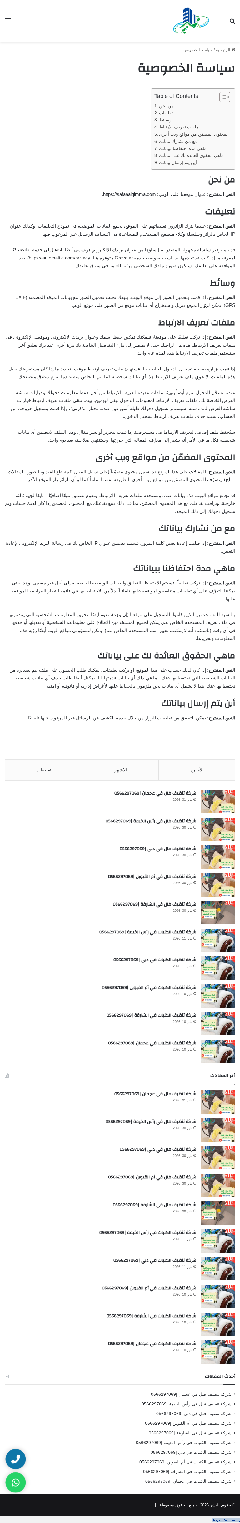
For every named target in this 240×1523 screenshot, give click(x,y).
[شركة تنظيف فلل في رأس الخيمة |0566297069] (218, 829)
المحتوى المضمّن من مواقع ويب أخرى (194, 134)
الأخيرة (197, 769)
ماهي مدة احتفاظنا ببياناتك (183, 148)
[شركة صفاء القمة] (191, 20)
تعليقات (166, 113)
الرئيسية (224, 49)
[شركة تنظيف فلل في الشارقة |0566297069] (218, 912)
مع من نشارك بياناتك (178, 141)
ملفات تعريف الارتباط (179, 127)
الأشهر (120, 769)
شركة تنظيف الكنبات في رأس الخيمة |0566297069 (147, 932)
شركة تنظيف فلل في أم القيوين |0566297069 (152, 877)
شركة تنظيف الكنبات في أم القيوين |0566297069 (149, 988)
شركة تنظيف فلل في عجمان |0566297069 (155, 793)
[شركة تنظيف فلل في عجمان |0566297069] (218, 801)
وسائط (165, 120)
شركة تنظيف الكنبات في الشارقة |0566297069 (151, 1015)
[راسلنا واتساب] (15, 1482)
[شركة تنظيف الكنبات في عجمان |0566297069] (218, 1051)
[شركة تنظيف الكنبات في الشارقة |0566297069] (218, 1023)
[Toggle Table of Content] (222, 97)
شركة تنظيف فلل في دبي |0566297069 (158, 849)
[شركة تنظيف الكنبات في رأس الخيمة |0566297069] (218, 940)
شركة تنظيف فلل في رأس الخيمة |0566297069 (151, 821)
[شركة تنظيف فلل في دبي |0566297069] (218, 857)
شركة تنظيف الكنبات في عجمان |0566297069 (152, 1043)
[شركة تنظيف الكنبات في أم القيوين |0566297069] (218, 996)
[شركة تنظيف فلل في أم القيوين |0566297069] (218, 885)
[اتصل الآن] (15, 1459)
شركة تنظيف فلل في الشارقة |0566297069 (154, 904)
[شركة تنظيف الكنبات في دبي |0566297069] (218, 968)
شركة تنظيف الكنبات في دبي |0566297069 (154, 960)
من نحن (166, 106)
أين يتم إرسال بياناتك (178, 162)
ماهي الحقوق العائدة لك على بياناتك (191, 155)
